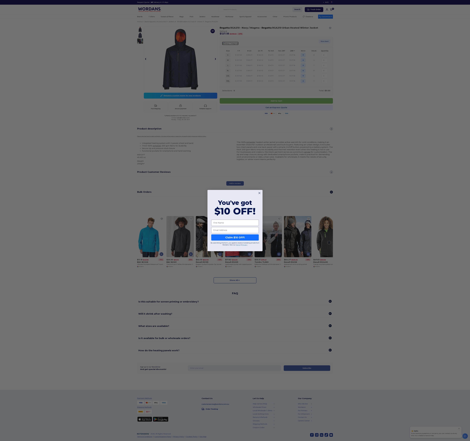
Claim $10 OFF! (235, 237)
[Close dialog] (259, 193)
